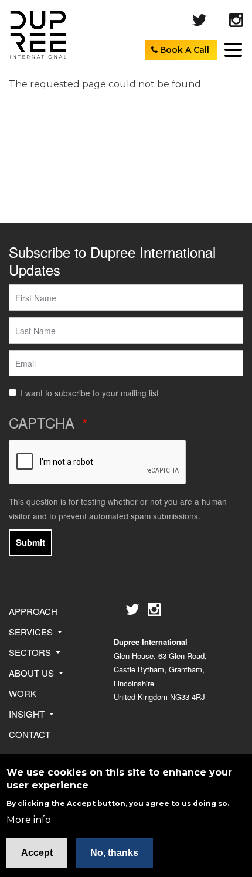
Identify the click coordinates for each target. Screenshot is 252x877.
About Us (32, 673)
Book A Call (183, 50)
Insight (28, 714)
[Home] (33, 34)
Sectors (31, 652)
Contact (29, 734)
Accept (37, 853)
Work (22, 693)
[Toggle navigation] (231, 49)
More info (28, 819)
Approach (33, 611)
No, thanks (114, 853)
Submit (30, 542)
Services (32, 632)
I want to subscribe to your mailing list (90, 393)
